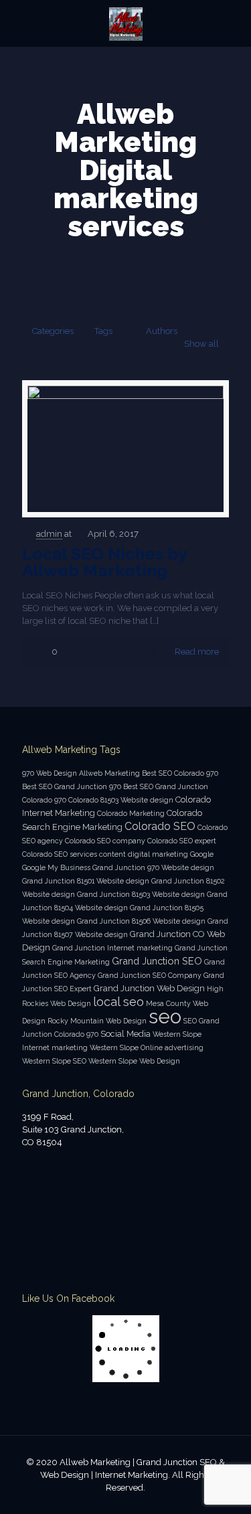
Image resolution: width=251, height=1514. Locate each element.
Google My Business (56, 867)
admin (49, 534)
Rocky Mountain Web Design (97, 1021)
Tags (103, 331)
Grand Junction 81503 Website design (141, 894)
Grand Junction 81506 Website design (141, 921)
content (112, 854)
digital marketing (158, 854)
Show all (201, 344)
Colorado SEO (159, 826)
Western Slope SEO (54, 1061)
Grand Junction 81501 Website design (85, 881)
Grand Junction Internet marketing (112, 948)
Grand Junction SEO (157, 960)
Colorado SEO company (105, 841)
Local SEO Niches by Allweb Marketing (104, 561)
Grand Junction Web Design (149, 988)
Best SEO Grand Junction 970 (71, 786)
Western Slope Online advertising (146, 1047)
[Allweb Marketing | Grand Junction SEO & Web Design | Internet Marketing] (125, 23)
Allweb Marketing (109, 773)
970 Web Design (49, 773)
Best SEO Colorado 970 (180, 773)
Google (202, 854)
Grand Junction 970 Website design (153, 867)
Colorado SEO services (59, 854)
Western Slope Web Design (134, 1061)
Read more (197, 652)
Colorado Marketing (131, 813)
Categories (53, 331)
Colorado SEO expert (181, 841)
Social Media (125, 1034)
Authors (161, 331)
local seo (118, 1002)
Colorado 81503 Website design (120, 800)
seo (165, 1016)
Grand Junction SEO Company (149, 975)
